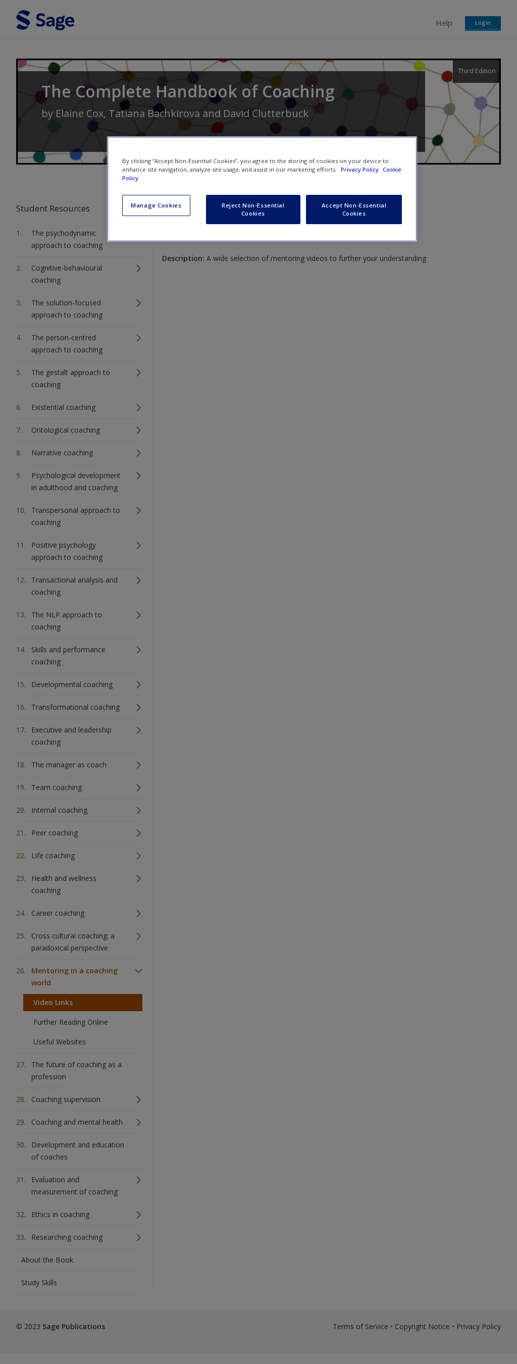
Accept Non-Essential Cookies (354, 209)
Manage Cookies (156, 205)
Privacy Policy (360, 169)
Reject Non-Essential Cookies (253, 209)
